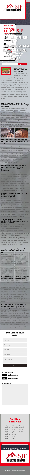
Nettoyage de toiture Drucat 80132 (22, 428)
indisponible (13, 375)
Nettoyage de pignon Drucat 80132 (7, 435)
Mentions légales (15, 449)
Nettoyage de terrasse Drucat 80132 (15, 428)
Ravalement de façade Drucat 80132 (15, 435)
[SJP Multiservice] (15, 457)
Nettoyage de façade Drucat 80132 (7, 428)
